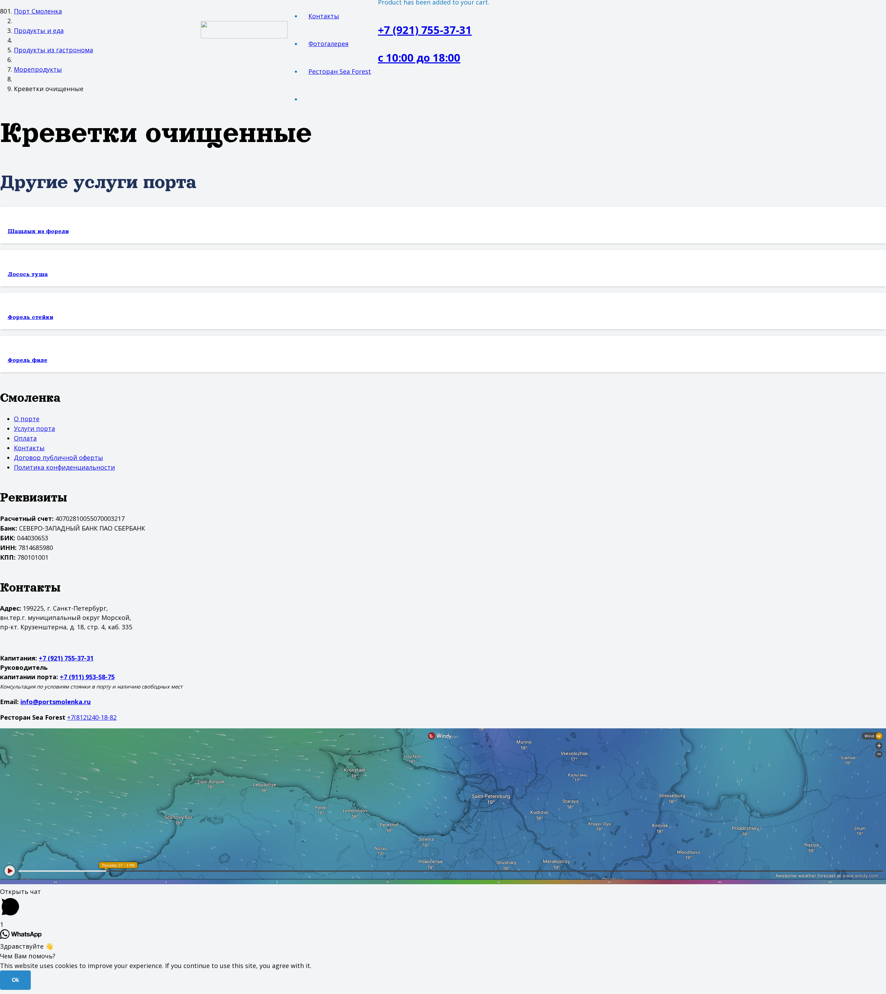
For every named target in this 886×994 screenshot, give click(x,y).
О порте (26, 419)
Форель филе (27, 360)
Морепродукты (38, 69)
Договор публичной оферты (58, 457)
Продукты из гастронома (53, 50)
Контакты (29, 448)
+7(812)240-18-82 (92, 717)
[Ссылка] (244, 36)
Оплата (25, 438)
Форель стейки (30, 317)
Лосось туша (28, 274)
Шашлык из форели (38, 231)
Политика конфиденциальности (64, 467)
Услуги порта (34, 428)
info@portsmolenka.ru (55, 702)
